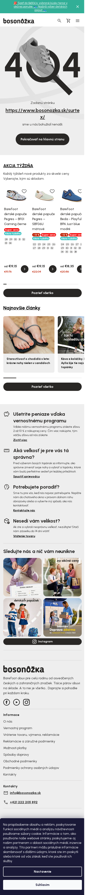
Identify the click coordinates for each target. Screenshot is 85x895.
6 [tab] (21, 284)
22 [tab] (73, 284)
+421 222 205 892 (24, 802)
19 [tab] (63, 284)
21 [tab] (70, 284)
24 (43, 244)
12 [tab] (40, 284)
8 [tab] (28, 284)
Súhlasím (42, 885)
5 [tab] (18, 284)
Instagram (45, 641)
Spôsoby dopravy (16, 754)
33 (6, 243)
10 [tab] (34, 284)
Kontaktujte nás (24, 510)
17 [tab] (57, 284)
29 (10, 239)
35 (67, 251)
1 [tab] (5, 283)
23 (39, 244)
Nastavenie (42, 871)
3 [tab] (11, 284)
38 (75, 251)
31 (19, 239)
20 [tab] (67, 284)
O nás (7, 721)
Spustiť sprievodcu (26, 476)
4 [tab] (14, 284)
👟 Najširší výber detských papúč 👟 (50, 8)
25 (48, 244)
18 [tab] (60, 284)
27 (34, 248)
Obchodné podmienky (20, 761)
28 (6, 239)
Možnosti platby (15, 748)
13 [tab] (44, 284)
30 (15, 239)
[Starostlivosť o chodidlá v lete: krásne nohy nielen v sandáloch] (28, 335)
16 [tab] (53, 284)
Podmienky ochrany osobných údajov (31, 768)
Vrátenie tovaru (24, 536)
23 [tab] (76, 284)
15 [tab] (50, 284)
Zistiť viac (20, 440)
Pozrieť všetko (42, 293)
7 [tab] (24, 284)
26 (53, 244)
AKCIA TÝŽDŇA (18, 165)
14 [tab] (47, 284)
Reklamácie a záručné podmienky (29, 741)
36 (71, 251)
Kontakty (9, 774)
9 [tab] (31, 284)
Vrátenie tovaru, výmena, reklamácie (31, 735)
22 (34, 244)
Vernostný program (17, 728)
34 (10, 243)
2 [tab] (8, 284)
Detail (24, 269)
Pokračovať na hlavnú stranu (42, 139)
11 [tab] (37, 284)
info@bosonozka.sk (25, 793)
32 (23, 239)
